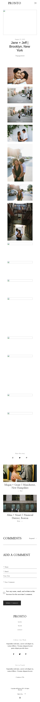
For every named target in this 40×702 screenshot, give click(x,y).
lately (20, 622)
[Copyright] (20, 698)
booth (20, 625)
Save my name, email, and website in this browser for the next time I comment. (20, 593)
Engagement (20, 56)
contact (19, 629)
